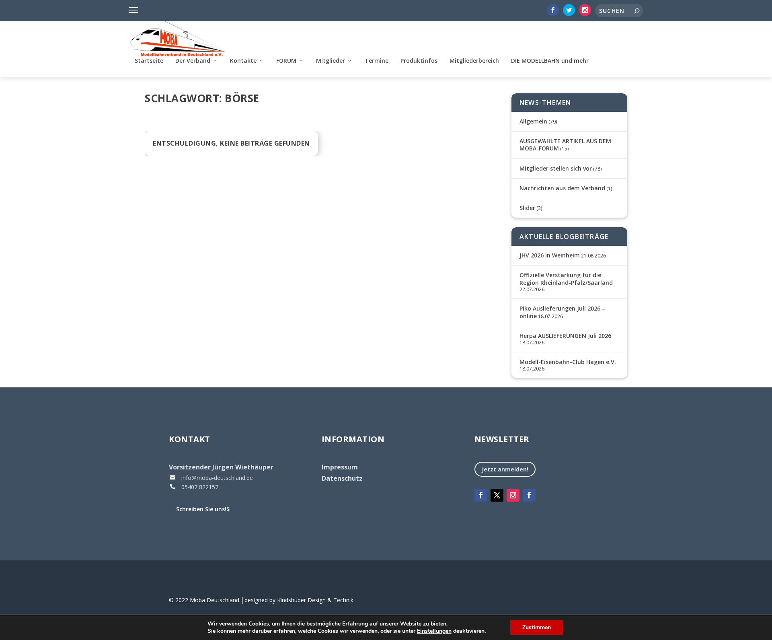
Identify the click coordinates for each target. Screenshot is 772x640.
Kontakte (243, 61)
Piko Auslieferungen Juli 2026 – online (562, 312)
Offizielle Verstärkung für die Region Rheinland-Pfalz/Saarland (566, 278)
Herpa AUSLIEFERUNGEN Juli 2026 (565, 336)
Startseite (149, 61)
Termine (376, 61)
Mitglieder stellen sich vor (555, 168)
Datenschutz (342, 478)
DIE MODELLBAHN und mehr (550, 61)
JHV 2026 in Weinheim (549, 255)
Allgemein (533, 121)
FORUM (286, 61)
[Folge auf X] (497, 495)
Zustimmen (536, 627)
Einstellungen (434, 631)
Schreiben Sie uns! (203, 509)
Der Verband (192, 61)
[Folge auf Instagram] (513, 495)
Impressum (340, 467)
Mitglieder (330, 61)
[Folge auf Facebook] (480, 495)
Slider (527, 208)
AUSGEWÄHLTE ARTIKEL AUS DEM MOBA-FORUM (565, 144)
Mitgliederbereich (474, 61)
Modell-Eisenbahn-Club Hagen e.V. (567, 362)
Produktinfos (418, 61)
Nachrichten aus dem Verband (562, 188)
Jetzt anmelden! (505, 469)
